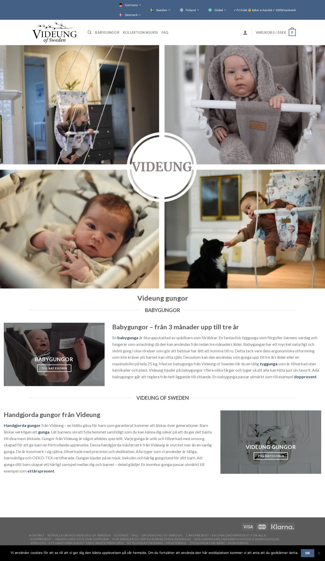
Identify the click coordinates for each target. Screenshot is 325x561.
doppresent (305, 376)
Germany (131, 5)
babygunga (127, 337)
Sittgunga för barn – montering (156, 543)
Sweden (161, 10)
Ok (307, 553)
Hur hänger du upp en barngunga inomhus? (151, 539)
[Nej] (318, 555)
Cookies (121, 535)
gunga (44, 431)
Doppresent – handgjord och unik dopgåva (69, 539)
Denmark (131, 15)
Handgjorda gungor (22, 425)
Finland (191, 10)
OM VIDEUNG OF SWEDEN (161, 535)
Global (218, 10)
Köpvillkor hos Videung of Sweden (79, 535)
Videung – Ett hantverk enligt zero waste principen (77, 543)
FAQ (164, 32)
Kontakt (36, 535)
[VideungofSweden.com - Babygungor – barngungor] (54, 32)
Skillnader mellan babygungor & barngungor (236, 539)
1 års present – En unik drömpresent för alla (225, 535)
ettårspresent (40, 470)
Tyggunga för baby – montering (219, 543)
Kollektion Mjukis (140, 32)
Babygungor (107, 32)
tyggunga (269, 363)
